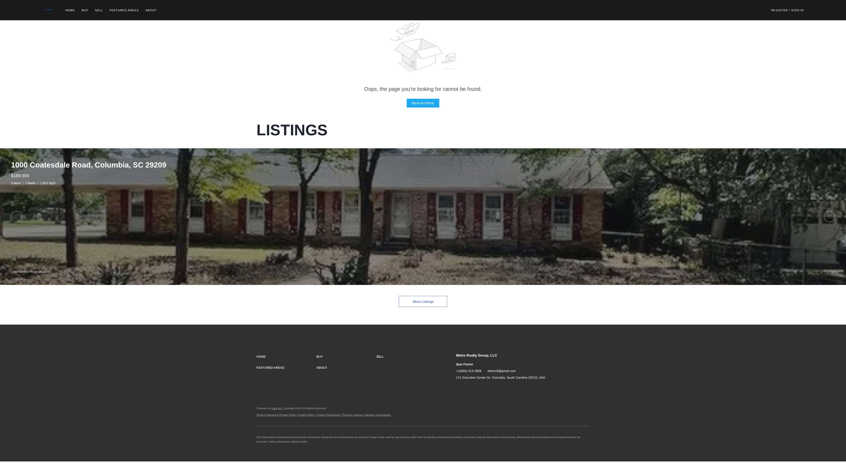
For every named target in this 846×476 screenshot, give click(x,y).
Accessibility (383, 414)
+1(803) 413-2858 (468, 371)
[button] (48, 10)
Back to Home (423, 103)
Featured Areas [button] (124, 10)
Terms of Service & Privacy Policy (276, 414)
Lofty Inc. (276, 408)
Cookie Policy (306, 414)
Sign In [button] (797, 10)
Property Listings (352, 414)
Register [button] (779, 10)
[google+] (459, 387)
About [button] (151, 10)
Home (70, 10)
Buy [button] (85, 10)
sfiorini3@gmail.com (502, 371)
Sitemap (369, 414)
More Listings (423, 301)
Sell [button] (99, 10)
